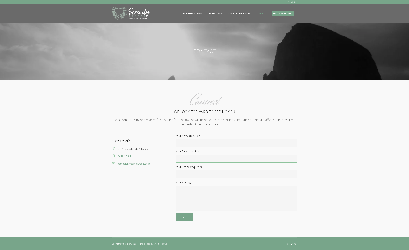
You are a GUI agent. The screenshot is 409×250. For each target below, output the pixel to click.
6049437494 (124, 156)
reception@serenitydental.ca (134, 163)
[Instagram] (295, 2)
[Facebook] (288, 2)
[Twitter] (291, 2)
